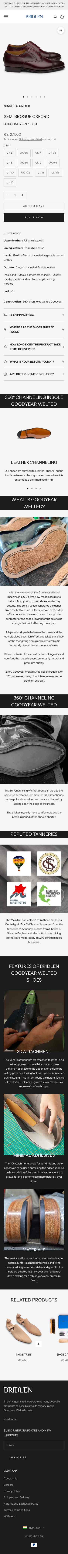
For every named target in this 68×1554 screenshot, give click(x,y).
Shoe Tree (23, 1354)
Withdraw (9, 1516)
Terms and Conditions (17, 1510)
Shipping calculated (30, 139)
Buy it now (34, 217)
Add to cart (34, 205)
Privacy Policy (12, 1491)
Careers (8, 1484)
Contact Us (10, 1478)
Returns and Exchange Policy (21, 1503)
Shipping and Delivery (16, 1497)
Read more (10, 1419)
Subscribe (18, 1457)
